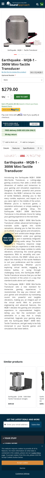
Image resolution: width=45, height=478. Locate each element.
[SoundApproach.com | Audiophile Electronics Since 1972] (18, 4)
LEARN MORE (10, 443)
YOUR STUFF (10, 438)
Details (6, 148)
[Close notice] (42, 446)
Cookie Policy (36, 453)
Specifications (28, 148)
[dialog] (22, 461)
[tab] (6, 148)
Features (16, 148)
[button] (15, 54)
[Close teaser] (14, 233)
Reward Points (7, 106)
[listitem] (20, 387)
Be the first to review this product (14, 72)
